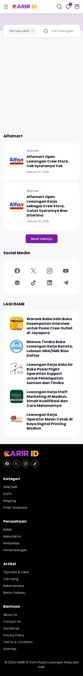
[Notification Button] (68, 6)
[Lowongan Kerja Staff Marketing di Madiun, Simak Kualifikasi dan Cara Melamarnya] (16, 396)
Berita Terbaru (14, 592)
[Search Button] (59, 6)
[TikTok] (33, 283)
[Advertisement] (41, 85)
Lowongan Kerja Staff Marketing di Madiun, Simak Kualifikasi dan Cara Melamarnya (47, 399)
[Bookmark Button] (77, 6)
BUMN (7, 529)
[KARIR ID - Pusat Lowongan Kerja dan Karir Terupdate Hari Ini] (24, 6)
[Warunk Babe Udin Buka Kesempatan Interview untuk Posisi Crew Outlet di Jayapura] (16, 323)
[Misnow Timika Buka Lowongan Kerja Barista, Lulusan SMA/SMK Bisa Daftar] (16, 346)
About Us (10, 615)
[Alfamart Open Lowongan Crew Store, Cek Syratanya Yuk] (16, 161)
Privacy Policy (13, 635)
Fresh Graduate (15, 507)
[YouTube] (66, 271)
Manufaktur (12, 536)
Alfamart (33, 151)
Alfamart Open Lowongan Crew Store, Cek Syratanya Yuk (48, 161)
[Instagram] (49, 271)
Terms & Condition (18, 642)
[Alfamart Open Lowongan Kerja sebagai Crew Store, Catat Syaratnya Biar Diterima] (16, 206)
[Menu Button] (6, 6)
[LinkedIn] (49, 283)
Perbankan (11, 543)
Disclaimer (11, 628)
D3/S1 (7, 494)
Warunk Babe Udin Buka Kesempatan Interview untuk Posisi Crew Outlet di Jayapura (50, 326)
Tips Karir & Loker (16, 572)
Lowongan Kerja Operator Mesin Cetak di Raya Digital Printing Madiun (50, 422)
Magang (9, 501)
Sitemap (9, 649)
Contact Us (12, 621)
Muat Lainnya (41, 239)
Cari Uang (10, 579)
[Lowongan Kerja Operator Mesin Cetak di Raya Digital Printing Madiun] (16, 419)
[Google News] (17, 283)
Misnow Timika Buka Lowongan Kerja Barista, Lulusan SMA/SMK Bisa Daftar (50, 349)
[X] (33, 271)
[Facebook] (17, 271)
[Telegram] (66, 283)
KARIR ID (23, 662)
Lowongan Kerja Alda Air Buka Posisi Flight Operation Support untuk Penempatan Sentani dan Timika (50, 373)
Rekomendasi (13, 586)
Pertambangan (15, 550)
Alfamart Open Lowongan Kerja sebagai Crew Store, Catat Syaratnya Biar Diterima (47, 206)
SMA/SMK (10, 487)
